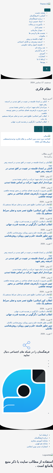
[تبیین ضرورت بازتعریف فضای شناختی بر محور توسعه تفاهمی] (28, 191)
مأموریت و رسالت (35, 24)
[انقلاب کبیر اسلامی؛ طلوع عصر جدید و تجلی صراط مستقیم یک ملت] (26, 206)
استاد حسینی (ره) (35, 21)
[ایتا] (46, 361)
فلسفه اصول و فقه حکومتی (31, 45)
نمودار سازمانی (36, 30)
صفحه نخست (40, 13)
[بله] (46, 364)
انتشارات (41, 56)
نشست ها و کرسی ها (37, 33)
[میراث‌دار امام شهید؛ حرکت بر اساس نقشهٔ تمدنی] (32, 179)
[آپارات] (46, 366)
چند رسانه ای (40, 48)
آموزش (42, 53)
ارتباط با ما (41, 59)
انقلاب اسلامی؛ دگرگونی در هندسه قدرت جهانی (29, 122)
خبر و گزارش (40, 51)
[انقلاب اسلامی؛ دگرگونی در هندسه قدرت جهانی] (33, 221)
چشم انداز (38, 27)
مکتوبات (42, 36)
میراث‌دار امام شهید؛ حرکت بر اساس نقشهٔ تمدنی (28, 107)
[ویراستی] (24, 413)
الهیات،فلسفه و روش (34, 39)
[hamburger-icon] (47, 10)
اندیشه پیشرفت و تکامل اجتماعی (29, 42)
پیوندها (42, 62)
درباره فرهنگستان (35, 19)
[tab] (26, 153)
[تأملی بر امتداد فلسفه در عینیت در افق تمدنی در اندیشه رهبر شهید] (26, 164)
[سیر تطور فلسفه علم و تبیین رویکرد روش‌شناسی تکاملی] (29, 233)
